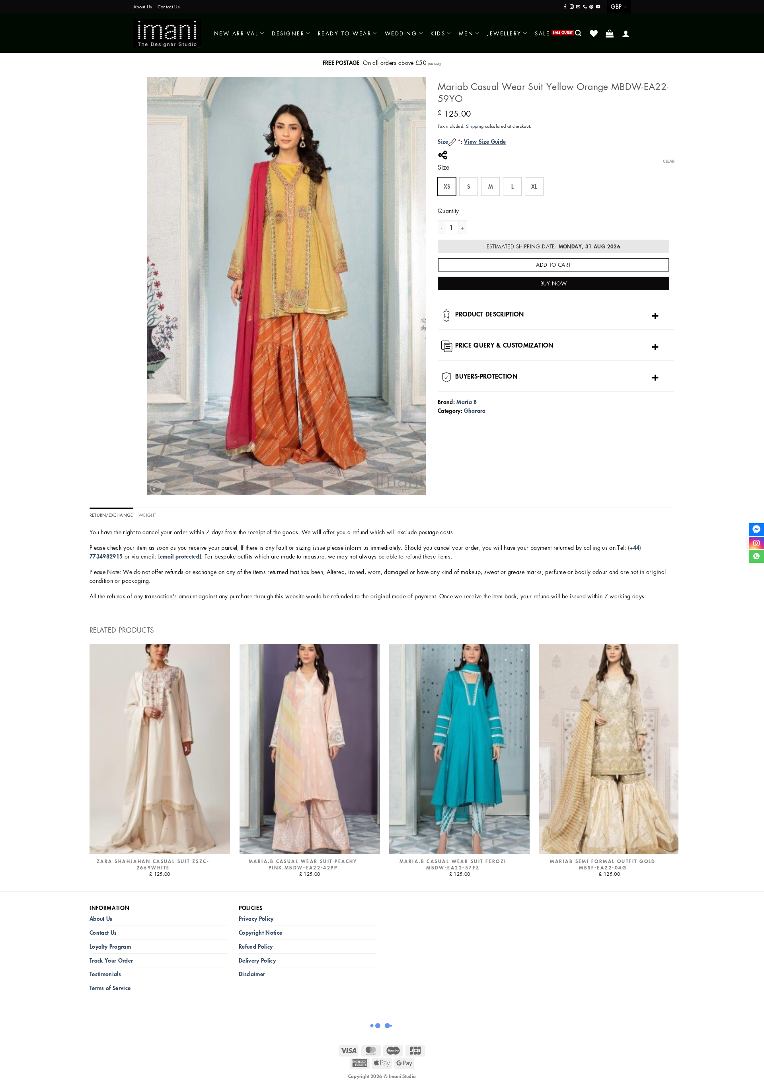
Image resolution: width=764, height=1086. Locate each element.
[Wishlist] (594, 33)
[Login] (626, 33)
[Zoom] (156, 487)
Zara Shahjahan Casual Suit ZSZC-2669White (153, 864)
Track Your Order (111, 960)
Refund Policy (256, 946)
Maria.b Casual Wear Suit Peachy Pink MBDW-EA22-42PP (303, 864)
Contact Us (168, 7)
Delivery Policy (257, 960)
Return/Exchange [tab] (111, 515)
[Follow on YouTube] (598, 7)
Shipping (475, 126)
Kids (438, 33)
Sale (542, 33)
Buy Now (553, 283)
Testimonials (105, 974)
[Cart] (610, 33)
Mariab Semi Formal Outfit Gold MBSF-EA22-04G (602, 864)
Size (443, 167)
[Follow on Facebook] (565, 7)
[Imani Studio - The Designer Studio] (167, 33)
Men (466, 33)
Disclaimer (252, 974)
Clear (668, 161)
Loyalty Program (110, 946)
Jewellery (504, 33)
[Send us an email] (578, 7)
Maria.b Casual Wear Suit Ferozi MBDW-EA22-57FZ (453, 864)
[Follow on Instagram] (572, 7)
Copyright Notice (260, 932)
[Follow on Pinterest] (591, 7)
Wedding (401, 33)
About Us (142, 7)
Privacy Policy (256, 918)
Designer (288, 33)
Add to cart (553, 264)
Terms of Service (110, 988)
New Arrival (236, 33)
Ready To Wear (345, 33)
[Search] (579, 33)
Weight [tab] (147, 515)
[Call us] (585, 7)
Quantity (448, 211)
